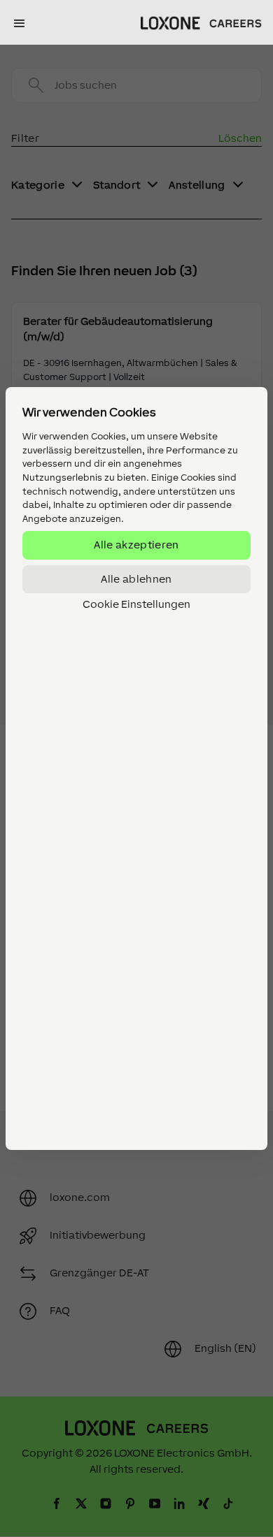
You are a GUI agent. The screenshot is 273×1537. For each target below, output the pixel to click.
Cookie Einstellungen (136, 604)
